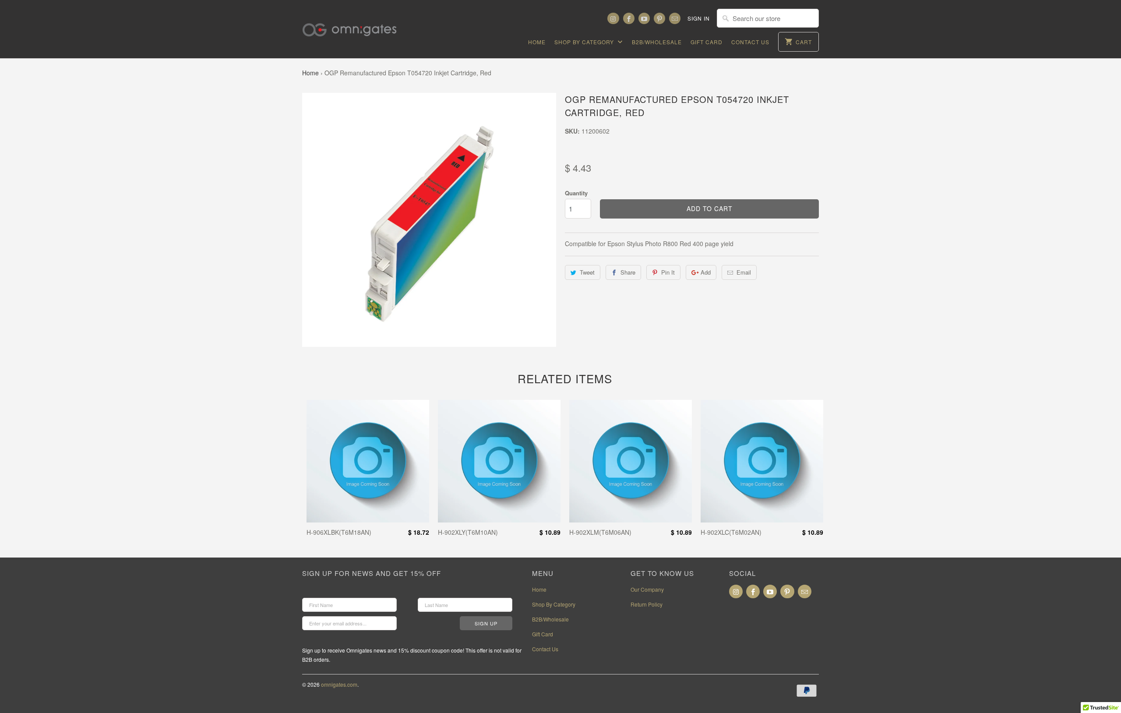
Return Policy (647, 604)
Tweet (587, 272)
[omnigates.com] (357, 24)
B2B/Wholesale (657, 42)
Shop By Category (585, 42)
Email (744, 272)
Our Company (647, 589)
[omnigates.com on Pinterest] (659, 18)
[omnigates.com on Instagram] (613, 18)
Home (537, 42)
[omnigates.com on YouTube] (644, 18)
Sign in (698, 18)
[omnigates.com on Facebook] (629, 18)
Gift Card (707, 42)
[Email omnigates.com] (674, 18)
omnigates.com (339, 684)
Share (627, 272)
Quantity (576, 193)
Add (706, 272)
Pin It (668, 272)
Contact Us (750, 42)
